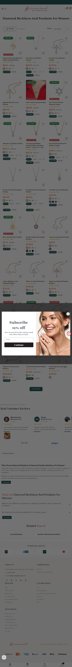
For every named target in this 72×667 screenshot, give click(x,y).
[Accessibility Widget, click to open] (69, 333)
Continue (19, 344)
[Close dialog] (68, 313)
